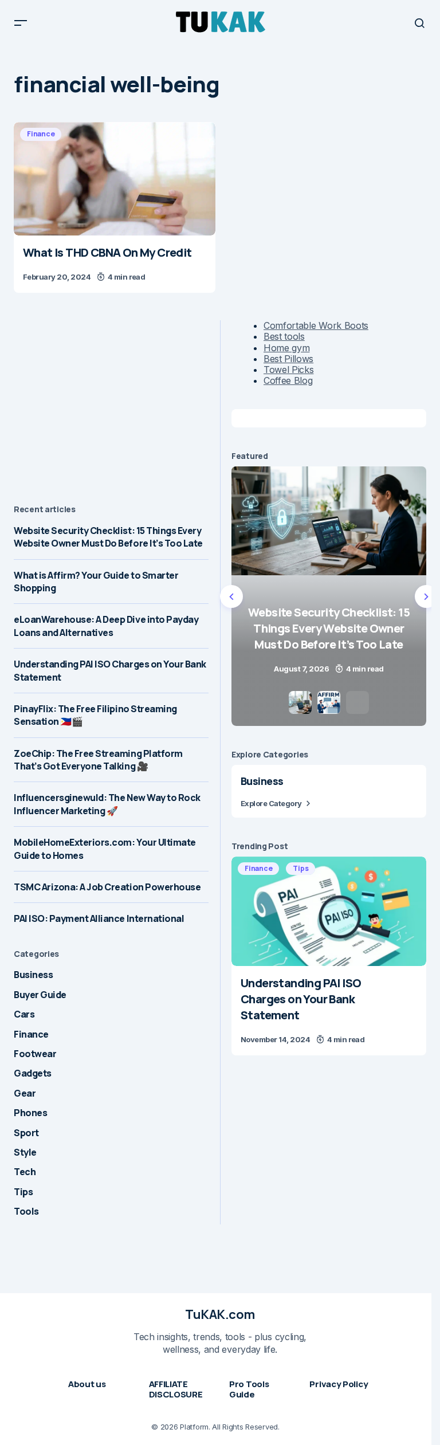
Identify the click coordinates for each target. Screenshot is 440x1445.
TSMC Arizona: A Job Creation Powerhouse (107, 887)
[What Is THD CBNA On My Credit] (114, 178)
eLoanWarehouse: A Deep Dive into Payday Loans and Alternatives (106, 625)
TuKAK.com (220, 1314)
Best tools (284, 336)
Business (33, 974)
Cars (24, 1014)
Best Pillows (288, 358)
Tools (26, 1211)
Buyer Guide (40, 994)
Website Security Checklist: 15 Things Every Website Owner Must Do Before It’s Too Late (108, 536)
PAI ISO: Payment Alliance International (99, 918)
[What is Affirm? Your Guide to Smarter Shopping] (332, 596)
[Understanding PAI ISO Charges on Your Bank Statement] (328, 911)
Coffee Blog (288, 380)
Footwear (35, 1053)
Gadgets (33, 1073)
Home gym (286, 348)
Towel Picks (288, 369)
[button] (20, 23)
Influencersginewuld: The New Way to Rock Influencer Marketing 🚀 (107, 803)
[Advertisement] (111, 400)
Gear (25, 1093)
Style (25, 1152)
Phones (30, 1112)
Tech (25, 1171)
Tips (23, 1191)
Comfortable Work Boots (316, 325)
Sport (26, 1132)
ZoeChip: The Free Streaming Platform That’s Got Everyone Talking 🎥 (98, 759)
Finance (40, 134)
